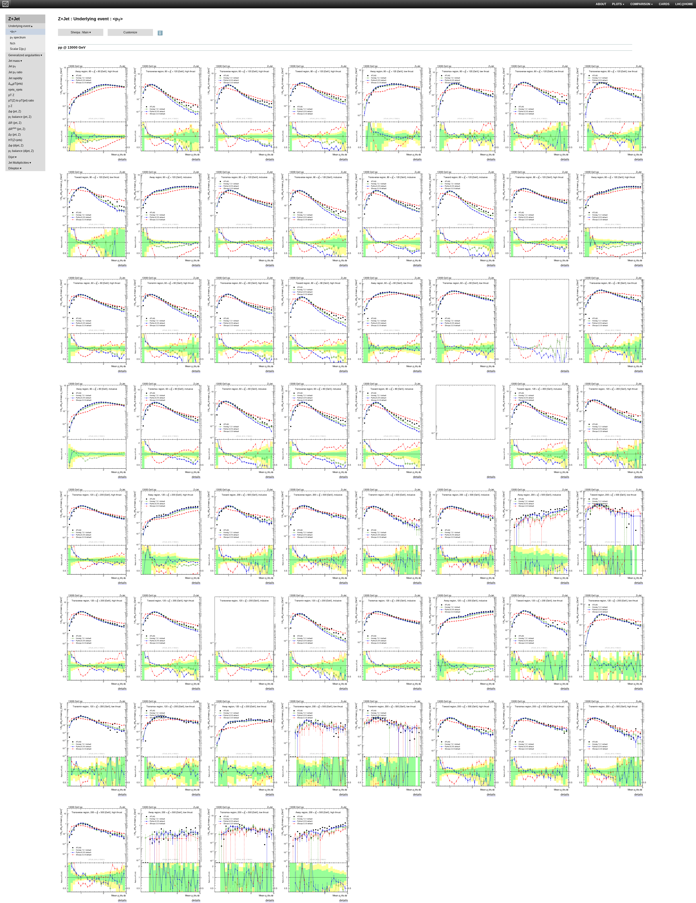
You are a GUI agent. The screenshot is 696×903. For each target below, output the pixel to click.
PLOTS (617, 4)
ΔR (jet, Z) (14, 122)
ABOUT (601, 4)
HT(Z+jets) (15, 140)
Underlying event (19, 26)
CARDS (664, 4)
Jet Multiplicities (18, 162)
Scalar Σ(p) (18, 49)
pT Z (11, 95)
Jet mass (14, 60)
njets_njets (15, 89)
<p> (13, 32)
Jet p (12, 67)
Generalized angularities (24, 55)
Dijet (11, 157)
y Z (10, 105)
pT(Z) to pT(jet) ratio (21, 100)
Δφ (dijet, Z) (15, 145)
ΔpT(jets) (15, 84)
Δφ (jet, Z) (14, 111)
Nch (12, 43)
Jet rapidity (15, 78)
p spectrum (18, 38)
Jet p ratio (15, 72)
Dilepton (13, 168)
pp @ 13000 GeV (72, 47)
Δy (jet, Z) (14, 134)
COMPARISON (640, 4)
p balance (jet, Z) (19, 117)
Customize (130, 32)
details (122, 159)
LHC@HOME (684, 4)
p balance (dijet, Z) (21, 151)
